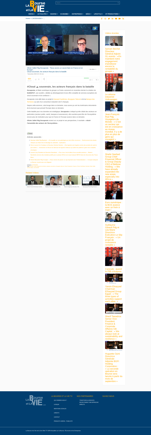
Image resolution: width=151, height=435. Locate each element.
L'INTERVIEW (37, 18)
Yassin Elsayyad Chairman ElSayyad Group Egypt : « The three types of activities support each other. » (113, 294)
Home (28, 18)
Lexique (56, 404)
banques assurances (51, 166)
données (31, 166)
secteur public (30, 167)
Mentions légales (60, 408)
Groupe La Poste (76, 166)
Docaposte (69, 166)
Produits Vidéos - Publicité (63, 421)
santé (35, 166)
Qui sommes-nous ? (60, 400)
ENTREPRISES (77, 14)
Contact (57, 417)
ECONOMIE (64, 14)
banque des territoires (41, 166)
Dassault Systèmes (60, 99)
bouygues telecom (60, 166)
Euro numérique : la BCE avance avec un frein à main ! (113, 206)
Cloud (65, 166)
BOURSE (53, 14)
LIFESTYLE (98, 14)
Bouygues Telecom (74, 99)
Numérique (82, 166)
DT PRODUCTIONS (112, 14)
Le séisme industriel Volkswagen (111, 97)
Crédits (56, 413)
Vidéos (31, 14)
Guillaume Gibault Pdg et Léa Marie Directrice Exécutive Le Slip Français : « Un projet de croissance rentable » (113, 235)
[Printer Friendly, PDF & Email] (30, 134)
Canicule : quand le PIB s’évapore (113, 270)
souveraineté (36, 167)
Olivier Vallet (92, 166)
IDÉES (88, 14)
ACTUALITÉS (42, 14)
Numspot (87, 166)
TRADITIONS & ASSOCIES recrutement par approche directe (88, 402)
